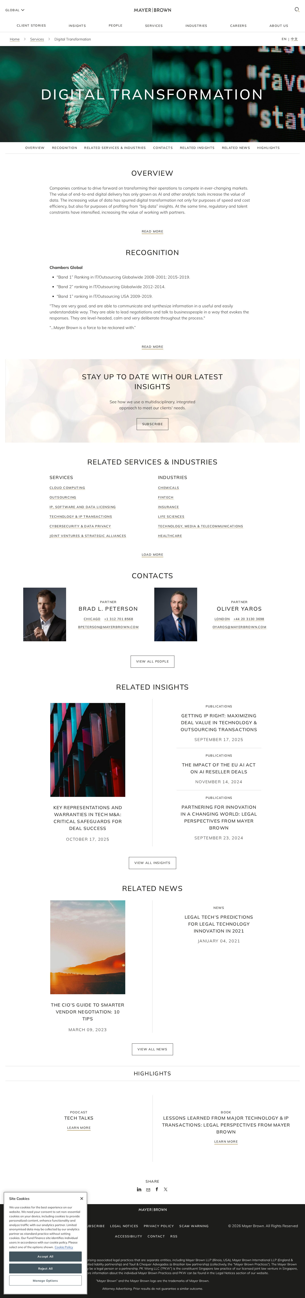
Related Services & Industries (115, 148)
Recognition (64, 148)
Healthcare (170, 536)
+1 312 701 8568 (118, 619)
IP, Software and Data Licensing (83, 507)
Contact (156, 1236)
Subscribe (152, 424)
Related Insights (197, 148)
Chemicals (168, 488)
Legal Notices (124, 1226)
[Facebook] (156, 1190)
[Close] (82, 1198)
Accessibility (128, 1236)
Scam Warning (194, 1226)
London (222, 619)
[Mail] (148, 1190)
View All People (152, 661)
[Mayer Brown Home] (152, 10)
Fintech (166, 497)
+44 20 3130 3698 (249, 619)
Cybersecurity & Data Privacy (80, 526)
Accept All (45, 1256)
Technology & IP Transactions (81, 517)
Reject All (45, 1268)
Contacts (163, 148)
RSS (174, 1236)
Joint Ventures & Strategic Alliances (88, 536)
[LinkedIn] (139, 1190)
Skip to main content (21, 3)
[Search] (297, 10)
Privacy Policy (159, 1226)
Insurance (168, 507)
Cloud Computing (67, 488)
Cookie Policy (64, 1247)
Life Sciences (171, 517)
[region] (45, 1243)
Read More (152, 231)
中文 (294, 39)
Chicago (92, 619)
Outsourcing (63, 497)
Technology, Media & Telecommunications (200, 526)
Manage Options (45, 1280)
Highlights (268, 148)
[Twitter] (165, 1191)
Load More (152, 554)
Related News (236, 148)
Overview (35, 148)
